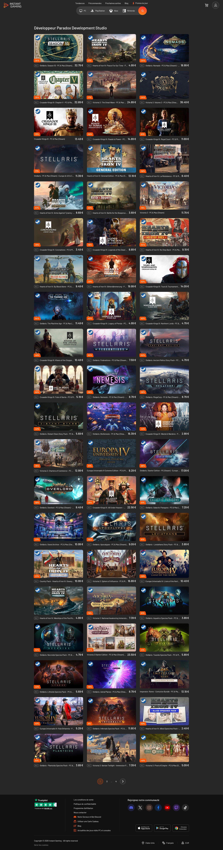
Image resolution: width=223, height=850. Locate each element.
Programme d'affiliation (83, 808)
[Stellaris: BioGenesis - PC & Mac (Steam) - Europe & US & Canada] (111, 416)
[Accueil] (12, 5)
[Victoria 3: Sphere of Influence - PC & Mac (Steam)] (111, 564)
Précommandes (94, 3)
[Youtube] (167, 807)
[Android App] (162, 828)
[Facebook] (158, 807)
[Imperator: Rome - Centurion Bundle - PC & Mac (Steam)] (164, 674)
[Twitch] (176, 807)
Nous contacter (80, 812)
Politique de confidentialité (85, 804)
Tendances (80, 3)
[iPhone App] (144, 828)
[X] (140, 807)
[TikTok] (185, 807)
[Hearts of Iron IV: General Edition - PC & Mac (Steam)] (111, 159)
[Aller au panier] (206, 5)
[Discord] (131, 807)
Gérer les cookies (41, 845)
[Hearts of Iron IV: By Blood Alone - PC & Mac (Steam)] (58, 269)
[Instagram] (149, 807)
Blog (126, 3)
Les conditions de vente (83, 800)
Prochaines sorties (113, 3)
